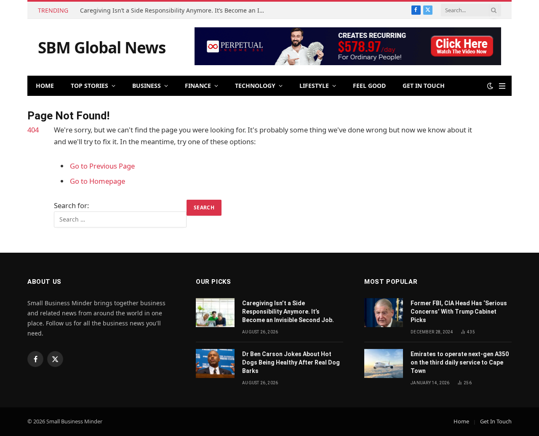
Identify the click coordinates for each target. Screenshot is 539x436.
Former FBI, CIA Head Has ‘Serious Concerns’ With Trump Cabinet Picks (459, 311)
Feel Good (369, 86)
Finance (198, 86)
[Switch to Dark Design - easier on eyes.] (490, 85)
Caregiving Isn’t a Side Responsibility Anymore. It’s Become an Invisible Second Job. (175, 10)
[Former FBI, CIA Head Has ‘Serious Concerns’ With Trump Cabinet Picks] (383, 312)
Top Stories (89, 86)
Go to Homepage (97, 181)
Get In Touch (424, 86)
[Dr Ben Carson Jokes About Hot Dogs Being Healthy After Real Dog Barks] (215, 363)
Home (45, 86)
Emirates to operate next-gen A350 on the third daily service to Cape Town (460, 362)
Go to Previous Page (102, 166)
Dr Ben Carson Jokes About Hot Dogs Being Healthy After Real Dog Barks (291, 362)
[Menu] (502, 86)
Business (146, 86)
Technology (255, 86)
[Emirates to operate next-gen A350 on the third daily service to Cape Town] (383, 363)
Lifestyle (314, 86)
